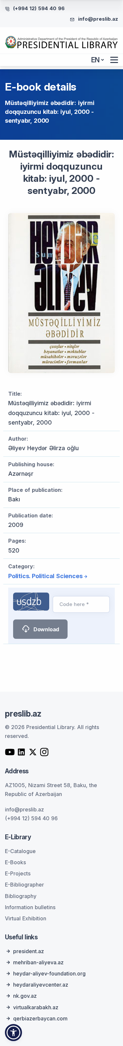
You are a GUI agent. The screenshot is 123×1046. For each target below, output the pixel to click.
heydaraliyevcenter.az (40, 984)
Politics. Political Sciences (45, 576)
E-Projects (18, 873)
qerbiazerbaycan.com (40, 1018)
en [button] (95, 60)
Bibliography (20, 896)
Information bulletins (30, 907)
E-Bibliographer (24, 884)
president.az (28, 951)
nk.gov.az (25, 996)
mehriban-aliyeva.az (38, 962)
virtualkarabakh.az (35, 1007)
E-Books (15, 862)
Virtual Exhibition (25, 918)
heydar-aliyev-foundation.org (49, 973)
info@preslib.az (98, 19)
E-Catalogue (20, 851)
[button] (13, 1032)
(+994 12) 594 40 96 (39, 8)
